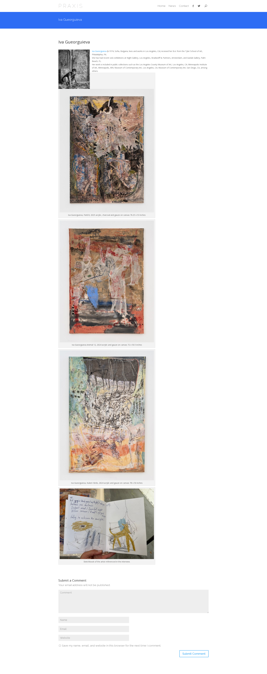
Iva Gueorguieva (99, 51)
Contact (184, 5)
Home (161, 5)
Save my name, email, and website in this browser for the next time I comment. (111, 645)
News (172, 5)
